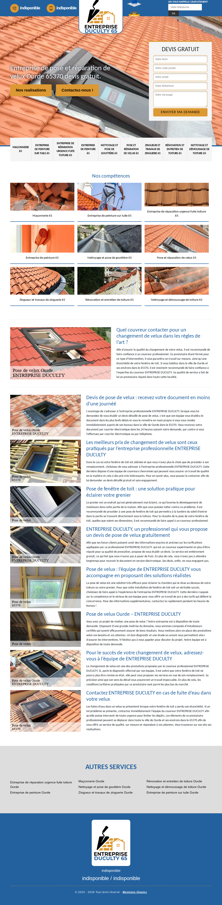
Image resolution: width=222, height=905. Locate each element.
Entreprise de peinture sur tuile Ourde (172, 792)
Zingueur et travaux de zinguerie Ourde (105, 792)
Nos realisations (31, 90)
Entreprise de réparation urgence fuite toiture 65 (66, 149)
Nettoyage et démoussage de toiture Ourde (176, 787)
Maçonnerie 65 (21, 149)
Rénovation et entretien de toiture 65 (174, 149)
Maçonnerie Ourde (91, 781)
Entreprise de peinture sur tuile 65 (42, 149)
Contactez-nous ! (77, 90)
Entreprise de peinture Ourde (30, 792)
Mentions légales (135, 892)
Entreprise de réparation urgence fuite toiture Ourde (41, 785)
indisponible (30, 8)
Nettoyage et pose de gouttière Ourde (104, 787)
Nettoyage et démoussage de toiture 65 (199, 149)
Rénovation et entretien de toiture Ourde (174, 781)
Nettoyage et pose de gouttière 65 (109, 149)
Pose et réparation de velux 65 (131, 149)
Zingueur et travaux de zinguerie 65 (153, 149)
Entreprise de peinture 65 (88, 149)
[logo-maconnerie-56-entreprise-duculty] (111, 843)
